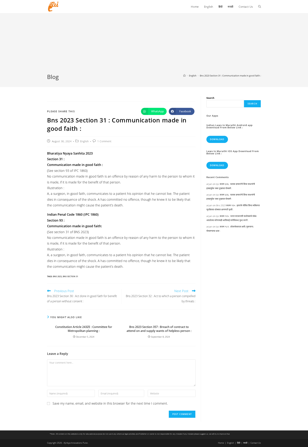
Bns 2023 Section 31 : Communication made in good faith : (230, 75)
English (84, 141)
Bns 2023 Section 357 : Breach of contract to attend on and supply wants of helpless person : (159, 329)
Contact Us (255, 442)
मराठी (245, 442)
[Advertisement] (154, 46)
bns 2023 (57, 276)
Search (210, 97)
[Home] (184, 75)
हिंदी (238, 442)
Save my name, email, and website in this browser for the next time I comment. (110, 403)
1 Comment (104, 141)
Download (217, 139)
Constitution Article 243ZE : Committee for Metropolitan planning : (83, 329)
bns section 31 (70, 276)
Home (221, 442)
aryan (209, 184)
